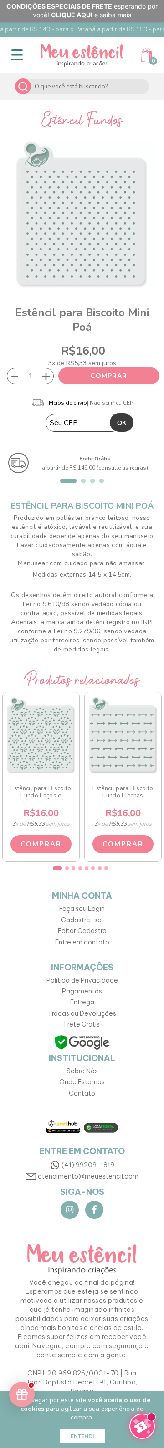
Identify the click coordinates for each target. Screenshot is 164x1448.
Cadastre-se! (82, 920)
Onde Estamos (82, 1082)
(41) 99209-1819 (88, 1165)
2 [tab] (83, 481)
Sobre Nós (82, 1071)
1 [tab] (68, 481)
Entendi (82, 1436)
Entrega (82, 1002)
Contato (82, 1093)
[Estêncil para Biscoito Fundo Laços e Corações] (41, 735)
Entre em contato (82, 942)
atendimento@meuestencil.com (88, 1176)
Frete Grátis (82, 1024)
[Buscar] (23, 86)
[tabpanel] (82, 463)
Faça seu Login (82, 909)
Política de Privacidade (82, 980)
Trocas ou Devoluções (82, 1013)
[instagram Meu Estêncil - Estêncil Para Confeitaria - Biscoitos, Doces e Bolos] (70, 1210)
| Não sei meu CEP (110, 402)
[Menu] (17, 55)
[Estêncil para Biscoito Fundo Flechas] (123, 735)
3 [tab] (92, 481)
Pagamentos (82, 991)
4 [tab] (101, 481)
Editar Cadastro (82, 931)
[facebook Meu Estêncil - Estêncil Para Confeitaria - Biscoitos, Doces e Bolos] (94, 1210)
